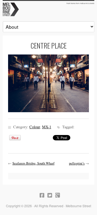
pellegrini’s (77, 163)
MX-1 (46, 126)
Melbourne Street (48, 9)
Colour (34, 126)
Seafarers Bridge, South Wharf (33, 163)
